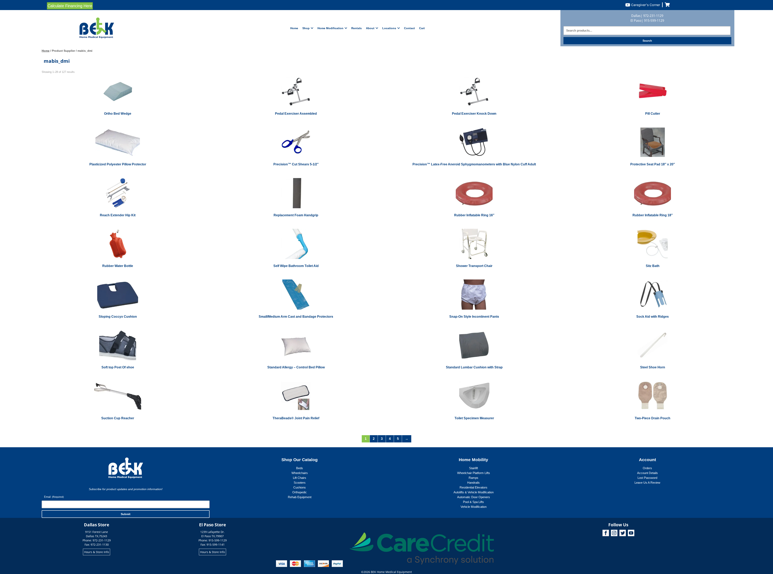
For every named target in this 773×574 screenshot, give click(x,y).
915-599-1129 (654, 20)
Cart (422, 28)
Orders (647, 468)
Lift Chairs (299, 477)
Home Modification (330, 28)
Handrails (473, 482)
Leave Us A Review (647, 482)
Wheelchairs (299, 473)
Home (294, 28)
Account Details (647, 473)
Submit (125, 514)
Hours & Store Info (96, 552)
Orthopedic (299, 492)
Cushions (299, 487)
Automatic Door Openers (473, 497)
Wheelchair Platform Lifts (473, 473)
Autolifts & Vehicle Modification (474, 492)
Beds (299, 468)
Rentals (356, 28)
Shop (306, 28)
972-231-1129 (653, 15)
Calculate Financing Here (70, 6)
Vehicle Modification (474, 506)
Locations (389, 28)
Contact (409, 28)
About (370, 28)
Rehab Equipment (299, 497)
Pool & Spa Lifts (473, 502)
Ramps (473, 477)
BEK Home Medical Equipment (391, 572)
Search (647, 40)
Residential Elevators (473, 487)
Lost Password (647, 477)
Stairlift (473, 468)
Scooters (300, 482)
